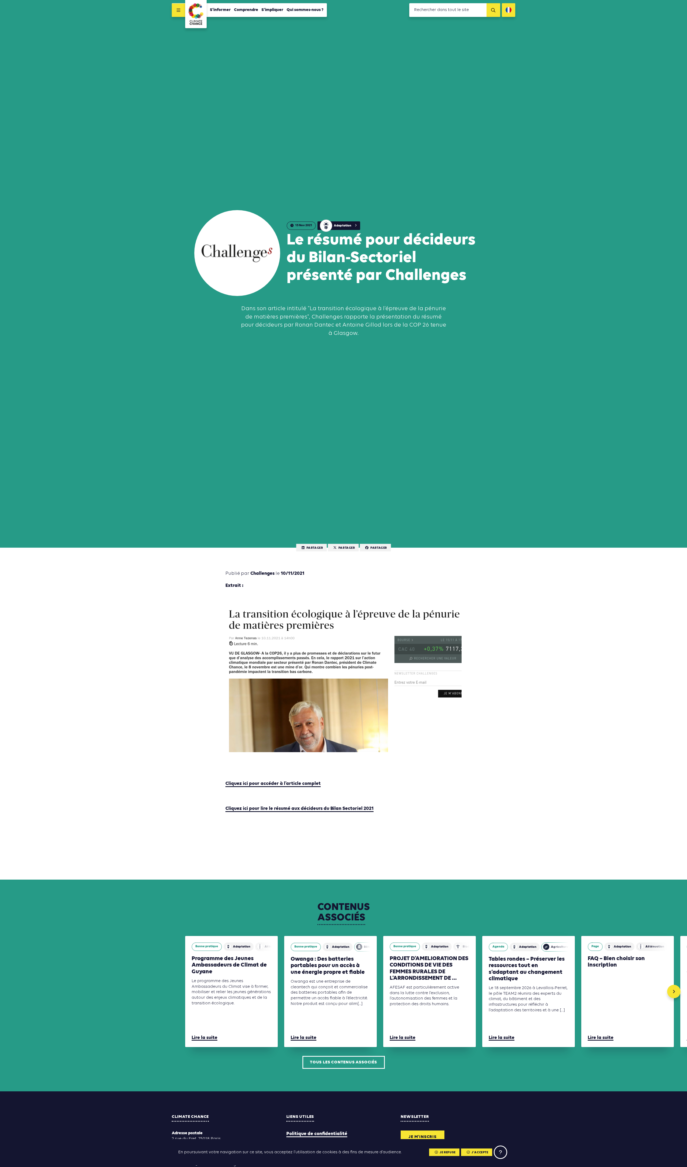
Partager (314, 548)
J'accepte (480, 1152)
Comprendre (246, 10)
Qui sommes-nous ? (305, 10)
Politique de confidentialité (316, 1134)
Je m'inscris (422, 1137)
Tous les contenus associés (343, 1062)
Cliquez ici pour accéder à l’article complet (273, 783)
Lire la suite (204, 1038)
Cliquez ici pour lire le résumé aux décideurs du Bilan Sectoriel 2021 (299, 808)
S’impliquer (272, 10)
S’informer (220, 10)
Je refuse (447, 1152)
